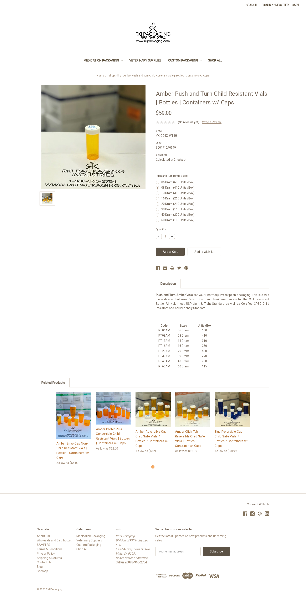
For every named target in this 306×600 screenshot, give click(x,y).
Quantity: (161, 229)
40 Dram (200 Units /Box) (177, 214)
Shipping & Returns (49, 558)
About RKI (43, 536)
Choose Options (74, 418)
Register (282, 5)
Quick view (73, 411)
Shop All (215, 60)
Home (100, 75)
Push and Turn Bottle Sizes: (172, 175)
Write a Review (211, 122)
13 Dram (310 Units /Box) (177, 193)
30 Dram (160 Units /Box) (177, 209)
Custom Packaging (183, 60)
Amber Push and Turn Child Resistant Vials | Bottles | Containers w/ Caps (166, 75)
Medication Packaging (102, 60)
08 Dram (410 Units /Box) (177, 187)
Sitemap (42, 571)
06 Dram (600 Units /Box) (177, 182)
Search (251, 5)
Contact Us (44, 562)
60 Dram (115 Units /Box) (177, 220)
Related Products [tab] (53, 383)
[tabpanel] (74, 428)
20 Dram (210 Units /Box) (177, 203)
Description (168, 284)
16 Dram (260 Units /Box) (177, 198)
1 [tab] (152, 466)
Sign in (266, 5)
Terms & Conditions (49, 549)
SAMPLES (43, 544)
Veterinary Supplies (145, 60)
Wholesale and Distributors (54, 540)
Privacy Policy (46, 553)
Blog (40, 566)
